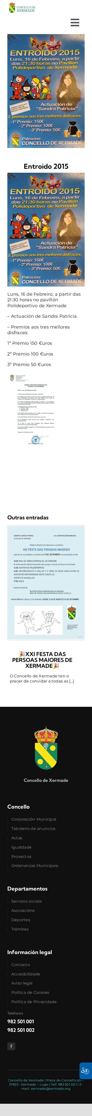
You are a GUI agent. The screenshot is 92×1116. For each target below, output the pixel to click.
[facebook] (11, 1046)
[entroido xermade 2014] (46, 36)
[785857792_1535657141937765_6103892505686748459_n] (46, 527)
